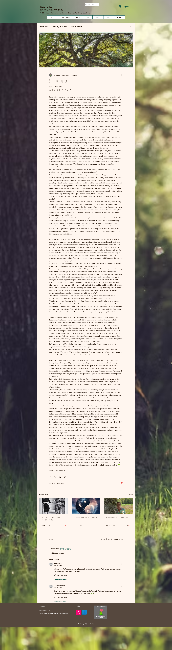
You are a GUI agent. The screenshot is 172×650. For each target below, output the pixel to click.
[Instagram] (78, 612)
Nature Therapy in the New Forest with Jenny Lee (118, 517)
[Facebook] (84, 612)
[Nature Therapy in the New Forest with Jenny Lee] (118, 506)
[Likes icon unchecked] (55, 575)
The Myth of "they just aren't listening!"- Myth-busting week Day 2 (52, 518)
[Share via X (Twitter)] (55, 477)
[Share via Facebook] (50, 477)
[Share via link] (65, 477)
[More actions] (121, 75)
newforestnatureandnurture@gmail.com (56, 613)
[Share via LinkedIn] (60, 477)
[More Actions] (121, 564)
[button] (130, 26)
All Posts (43, 26)
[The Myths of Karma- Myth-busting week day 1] (86, 506)
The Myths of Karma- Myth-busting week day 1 (85, 517)
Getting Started (59, 26)
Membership (77, 26)
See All (131, 494)
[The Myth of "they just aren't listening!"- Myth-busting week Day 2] (53, 506)
